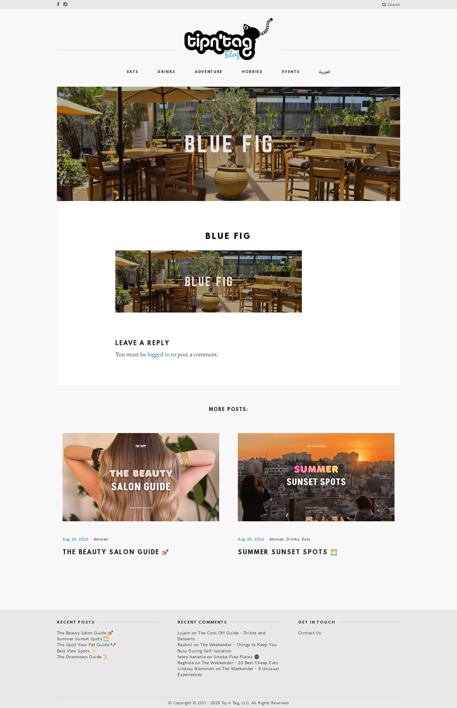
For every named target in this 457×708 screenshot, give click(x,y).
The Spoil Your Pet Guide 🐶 (86, 644)
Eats (133, 72)
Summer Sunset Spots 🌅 (288, 552)
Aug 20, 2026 (251, 539)
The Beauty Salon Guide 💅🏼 (116, 552)
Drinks (167, 72)
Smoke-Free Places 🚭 (236, 657)
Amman (101, 539)
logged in (158, 354)
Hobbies (252, 72)
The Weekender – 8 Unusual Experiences (228, 671)
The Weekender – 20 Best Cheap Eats (240, 662)
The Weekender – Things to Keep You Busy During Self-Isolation (227, 647)
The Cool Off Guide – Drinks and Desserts (221, 636)
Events (291, 72)
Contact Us (309, 633)
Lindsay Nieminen (196, 668)
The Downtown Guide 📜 (82, 657)
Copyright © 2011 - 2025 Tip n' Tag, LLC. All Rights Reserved (231, 703)
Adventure (209, 72)
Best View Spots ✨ (76, 651)
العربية (324, 72)
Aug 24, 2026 (75, 539)
